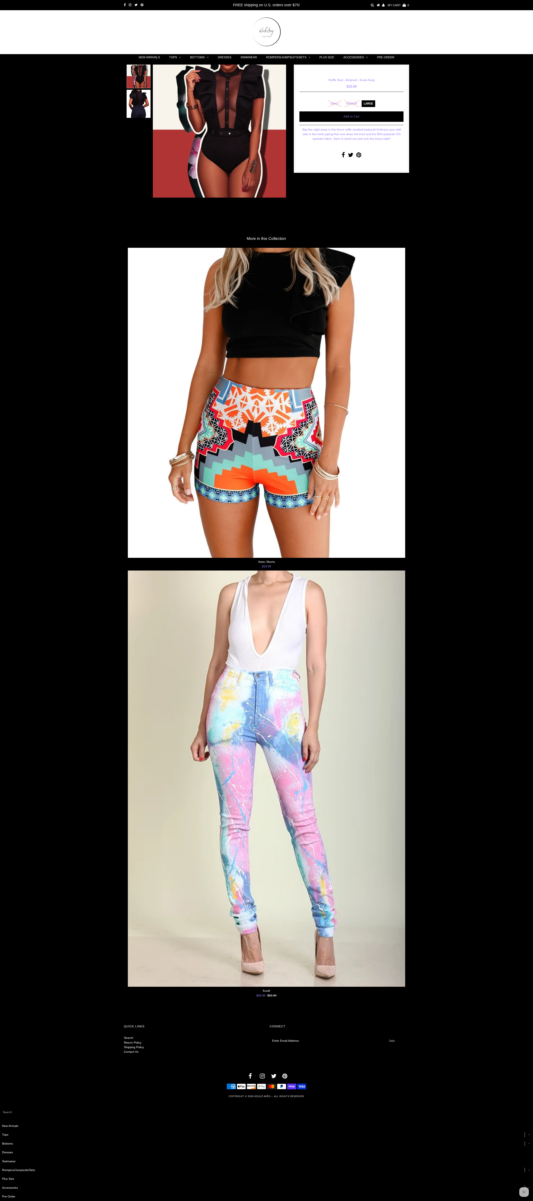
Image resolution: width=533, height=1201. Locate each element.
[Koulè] (266, 779)
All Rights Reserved (289, 1096)
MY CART (398, 5)
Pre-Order (385, 57)
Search (128, 1037)
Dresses (224, 57)
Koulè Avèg (262, 1096)
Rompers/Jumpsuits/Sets (286, 57)
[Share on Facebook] (343, 156)
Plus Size (326, 57)
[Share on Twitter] (350, 156)
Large (368, 103)
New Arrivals (149, 57)
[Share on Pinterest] (358, 156)
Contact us (350, 165)
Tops (173, 57)
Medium (351, 103)
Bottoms (197, 57)
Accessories (353, 57)
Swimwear (248, 57)
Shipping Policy (134, 1047)
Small (334, 103)
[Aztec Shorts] (266, 403)
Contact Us (131, 1051)
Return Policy (132, 1042)
